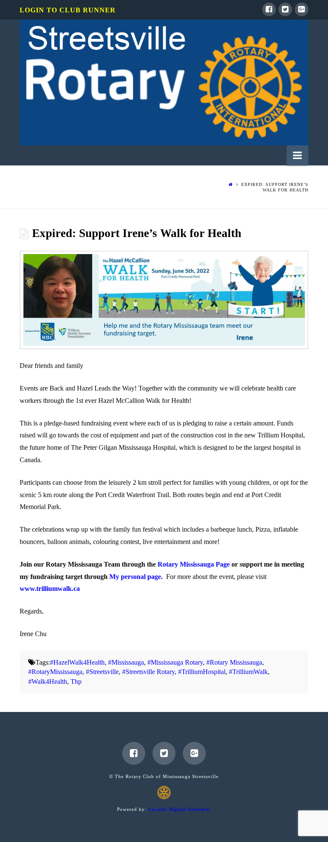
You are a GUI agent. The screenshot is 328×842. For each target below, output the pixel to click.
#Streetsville (102, 671)
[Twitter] (285, 9)
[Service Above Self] (164, 82)
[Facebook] (269, 9)
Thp (76, 681)
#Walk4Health (47, 681)
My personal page (135, 576)
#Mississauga (126, 662)
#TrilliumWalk (248, 671)
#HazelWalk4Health (77, 662)
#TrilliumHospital (202, 671)
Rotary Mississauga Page (194, 564)
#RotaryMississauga (55, 671)
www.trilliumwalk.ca (50, 588)
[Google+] (301, 9)
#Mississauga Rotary (175, 662)
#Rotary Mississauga (234, 662)
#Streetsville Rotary (148, 671)
